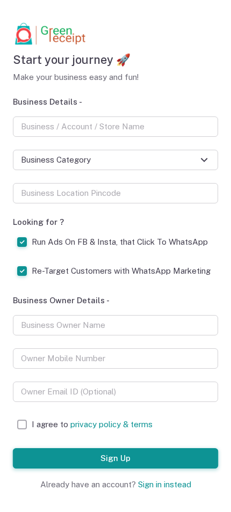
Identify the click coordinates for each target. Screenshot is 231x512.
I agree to (92, 424)
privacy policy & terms (111, 424)
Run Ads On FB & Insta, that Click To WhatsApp (120, 241)
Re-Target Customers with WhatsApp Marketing (121, 270)
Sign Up (115, 457)
